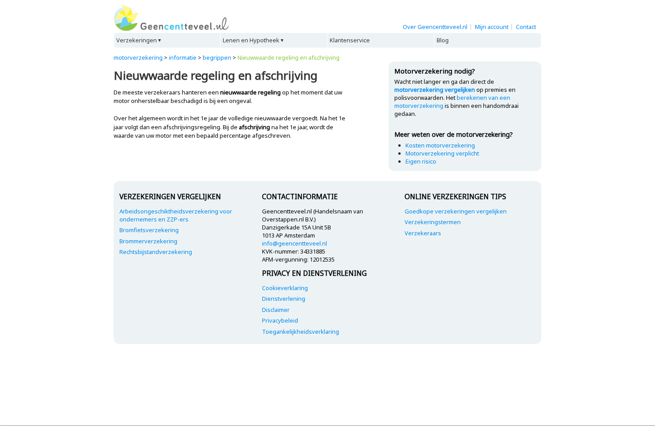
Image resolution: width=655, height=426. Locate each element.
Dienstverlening (283, 299)
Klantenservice (350, 40)
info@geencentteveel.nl (294, 243)
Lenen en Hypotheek (251, 40)
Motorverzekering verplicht (442, 153)
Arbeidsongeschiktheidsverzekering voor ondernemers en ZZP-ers (175, 215)
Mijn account (491, 27)
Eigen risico (420, 161)
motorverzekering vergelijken (434, 90)
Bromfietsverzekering (149, 230)
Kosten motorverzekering (440, 145)
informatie (182, 57)
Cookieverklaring (285, 288)
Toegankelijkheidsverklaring (300, 332)
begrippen (217, 57)
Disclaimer (276, 310)
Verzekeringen (136, 40)
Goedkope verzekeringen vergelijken (456, 211)
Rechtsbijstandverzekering (155, 252)
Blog (443, 40)
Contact (526, 27)
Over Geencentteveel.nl (435, 27)
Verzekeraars (423, 233)
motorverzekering (138, 57)
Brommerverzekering (148, 241)
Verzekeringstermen (433, 222)
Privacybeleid (280, 320)
